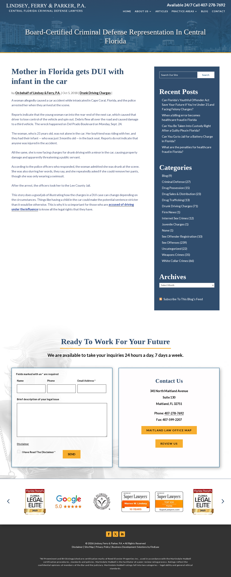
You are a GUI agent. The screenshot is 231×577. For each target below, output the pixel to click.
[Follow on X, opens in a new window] (115, 534)
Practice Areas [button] (183, 11)
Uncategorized (171, 248)
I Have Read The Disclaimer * (38, 452)
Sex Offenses (170, 242)
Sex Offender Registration (179, 236)
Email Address (86, 380)
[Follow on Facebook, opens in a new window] (108, 534)
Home (127, 11)
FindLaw (155, 546)
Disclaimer (23, 443)
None (165, 230)
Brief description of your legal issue (38, 399)
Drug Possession (173, 188)
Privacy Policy (103, 546)
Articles (161, 11)
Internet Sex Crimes (175, 218)
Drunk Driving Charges (95, 93)
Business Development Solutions (129, 546)
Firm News (169, 212)
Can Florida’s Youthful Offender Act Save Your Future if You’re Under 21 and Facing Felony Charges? (188, 104)
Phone (51, 380)
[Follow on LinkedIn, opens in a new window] (122, 534)
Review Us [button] (169, 443)
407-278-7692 (213, 5)
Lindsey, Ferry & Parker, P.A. (108, 543)
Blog (204, 11)
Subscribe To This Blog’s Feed (183, 299)
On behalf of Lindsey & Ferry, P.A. (37, 93)
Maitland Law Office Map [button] (169, 430)
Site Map (89, 546)
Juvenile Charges (173, 224)
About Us (141, 11)
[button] (8, 501)
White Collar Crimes (175, 261)
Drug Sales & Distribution (178, 194)
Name (20, 380)
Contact (218, 11)
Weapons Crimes (173, 255)
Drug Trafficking (173, 200)
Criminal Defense (173, 182)
